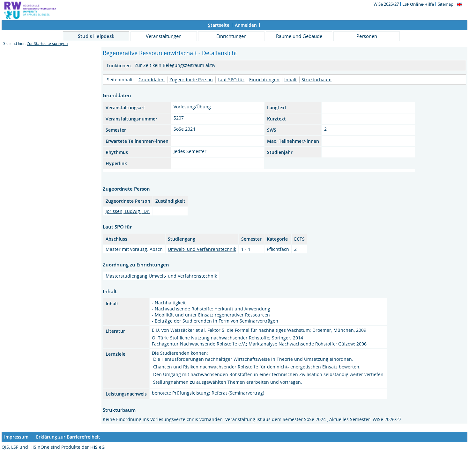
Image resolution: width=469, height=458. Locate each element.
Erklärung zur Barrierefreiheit (68, 437)
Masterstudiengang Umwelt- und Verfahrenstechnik (161, 276)
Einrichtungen (231, 36)
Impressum (16, 437)
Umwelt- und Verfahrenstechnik (202, 249)
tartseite (218, 25)
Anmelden (246, 25)
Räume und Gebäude (299, 36)
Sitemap (445, 4)
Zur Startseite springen (47, 43)
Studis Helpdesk (96, 36)
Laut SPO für (231, 79)
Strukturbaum (316, 79)
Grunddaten (151, 79)
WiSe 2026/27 (387, 4)
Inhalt (290, 79)
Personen (366, 36)
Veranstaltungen (164, 36)
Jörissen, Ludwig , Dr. (128, 211)
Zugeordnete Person (191, 79)
